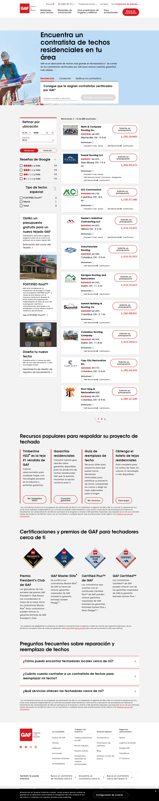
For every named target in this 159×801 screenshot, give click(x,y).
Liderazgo (56, 748)
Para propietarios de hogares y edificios (88, 11)
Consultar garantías (66, 500)
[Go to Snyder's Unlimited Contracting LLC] (70, 222)
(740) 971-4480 (129, 200)
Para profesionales (111, 11)
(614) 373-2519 (129, 285)
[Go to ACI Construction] (70, 193)
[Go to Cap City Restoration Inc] (70, 364)
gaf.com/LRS (80, 628)
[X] (26, 747)
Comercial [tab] (65, 79)
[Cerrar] (155, 791)
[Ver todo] (93, 143)
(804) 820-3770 (129, 165)
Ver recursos (93, 501)
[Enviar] (52, 132)
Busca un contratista (131, 12)
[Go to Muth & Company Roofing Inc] (70, 130)
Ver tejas (104, 4)
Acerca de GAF (58, 738)
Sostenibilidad (58, 764)
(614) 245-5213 (129, 342)
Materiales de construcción (65, 11)
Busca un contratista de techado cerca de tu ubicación (62, 777)
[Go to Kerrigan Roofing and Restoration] (70, 279)
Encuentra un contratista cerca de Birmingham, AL (90, 777)
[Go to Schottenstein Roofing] (70, 250)
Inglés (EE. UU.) (67, 4)
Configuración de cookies (109, 795)
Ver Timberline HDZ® (34, 500)
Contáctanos (103, 738)
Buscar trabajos (81, 746)
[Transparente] (47, 132)
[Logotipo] (28, 14)
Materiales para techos (46, 11)
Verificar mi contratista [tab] (88, 79)
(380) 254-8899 (129, 137)
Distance (25, 138)
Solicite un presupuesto (124, 129)
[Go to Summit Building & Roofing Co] (70, 307)
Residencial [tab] (47, 79)
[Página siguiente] (104, 419)
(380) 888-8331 (129, 313)
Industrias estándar (60, 759)
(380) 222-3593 (129, 370)
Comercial (47, 151)
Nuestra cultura (81, 751)
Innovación (57, 753)
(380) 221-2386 (129, 399)
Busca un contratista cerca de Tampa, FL (118, 777)
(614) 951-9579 (129, 257)
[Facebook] (21, 747)
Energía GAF (124, 748)
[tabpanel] (79, 93)
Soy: (124, 4)
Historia (55, 743)
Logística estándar (127, 743)
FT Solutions (124, 759)
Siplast (122, 738)
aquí (68, 628)
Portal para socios (87, 4)
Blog (99, 751)
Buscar (49, 4)
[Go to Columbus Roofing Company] (70, 335)
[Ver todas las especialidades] (55, 188)
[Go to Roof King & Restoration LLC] (70, 392)
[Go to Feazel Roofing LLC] (70, 159)
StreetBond (124, 753)
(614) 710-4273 (129, 228)
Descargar (123, 501)
